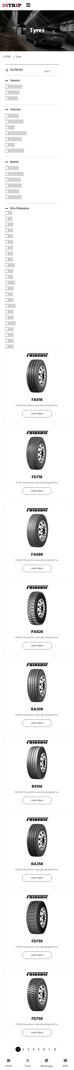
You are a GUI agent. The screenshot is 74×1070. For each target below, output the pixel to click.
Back (47, 71)
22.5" (37, 402)
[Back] (47, 67)
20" (37, 635)
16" (37, 557)
